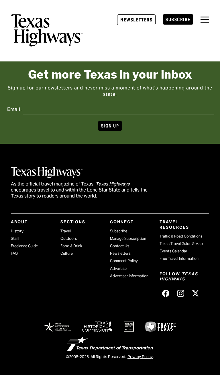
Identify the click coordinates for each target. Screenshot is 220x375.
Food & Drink (71, 246)
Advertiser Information (129, 276)
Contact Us (119, 246)
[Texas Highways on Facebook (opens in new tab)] (166, 293)
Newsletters (136, 20)
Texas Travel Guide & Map (181, 243)
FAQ (14, 253)
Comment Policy (124, 260)
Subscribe (178, 20)
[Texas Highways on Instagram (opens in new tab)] (180, 293)
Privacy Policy (140, 356)
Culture (66, 253)
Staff (15, 238)
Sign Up (110, 126)
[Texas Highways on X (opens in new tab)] (195, 293)
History (17, 231)
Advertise (118, 268)
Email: (14, 109)
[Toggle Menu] (205, 20)
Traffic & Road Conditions (181, 236)
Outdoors (68, 238)
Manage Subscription (128, 238)
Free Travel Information (179, 258)
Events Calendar (173, 251)
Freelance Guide (24, 246)
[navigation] (205, 20)
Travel (65, 231)
